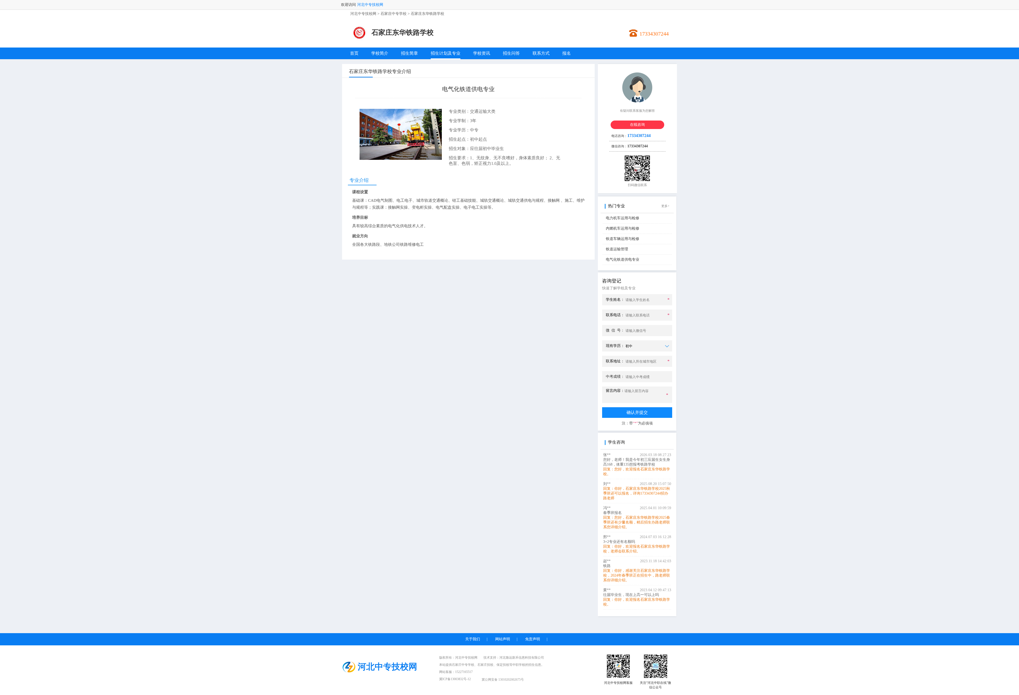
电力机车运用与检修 (622, 218)
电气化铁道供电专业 (622, 259)
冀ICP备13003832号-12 (455, 679)
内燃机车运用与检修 (622, 228)
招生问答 (511, 53)
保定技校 (502, 665)
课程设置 (360, 192)
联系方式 (541, 53)
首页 (354, 53)
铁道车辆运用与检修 (622, 239)
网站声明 (502, 639)
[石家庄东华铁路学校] (359, 40)
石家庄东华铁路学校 (427, 14)
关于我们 (472, 639)
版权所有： (458, 657)
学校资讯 (481, 53)
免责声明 (532, 639)
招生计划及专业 (445, 53)
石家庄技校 (485, 665)
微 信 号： (615, 330)
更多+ (665, 206)
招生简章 (409, 53)
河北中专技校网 (370, 5)
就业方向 (360, 236)
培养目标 (360, 217)
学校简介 (379, 53)
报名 (566, 53)
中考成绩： (615, 377)
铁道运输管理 (617, 249)
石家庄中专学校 (394, 14)
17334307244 (654, 34)
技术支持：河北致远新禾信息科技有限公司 (513, 657)
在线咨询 (637, 125)
